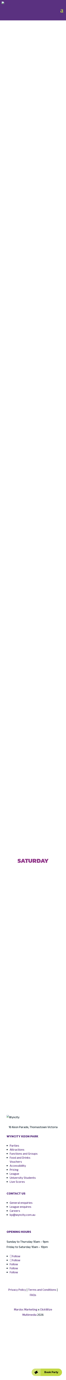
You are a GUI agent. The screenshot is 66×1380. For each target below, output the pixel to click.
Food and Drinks (20, 1158)
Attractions (17, 1150)
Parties (14, 1146)
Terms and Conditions (42, 1290)
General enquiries (21, 1203)
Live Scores (17, 1182)
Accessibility (18, 1166)
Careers (15, 1211)
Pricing (14, 1170)
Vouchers (16, 1162)
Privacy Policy (17, 1290)
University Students (23, 1178)
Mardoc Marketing (25, 1309)
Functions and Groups (24, 1154)
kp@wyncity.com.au (22, 1215)
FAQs (33, 1295)
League (14, 1174)
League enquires (20, 1207)
